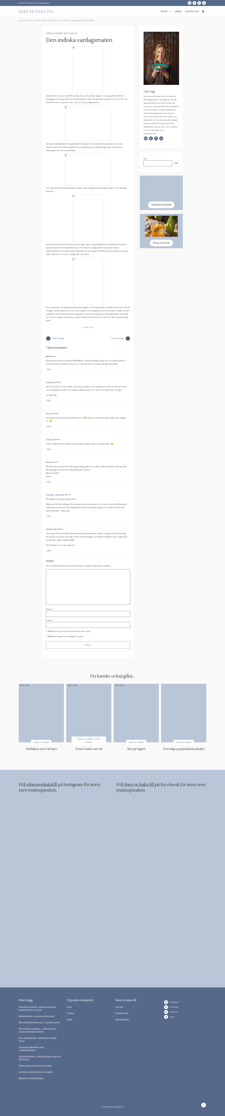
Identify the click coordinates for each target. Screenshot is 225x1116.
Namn (49, 609)
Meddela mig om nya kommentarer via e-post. (69, 631)
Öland (97, 739)
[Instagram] (190, 3)
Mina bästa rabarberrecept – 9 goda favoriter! (39, 1022)
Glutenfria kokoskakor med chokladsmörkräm (31, 1048)
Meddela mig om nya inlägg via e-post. (65, 636)
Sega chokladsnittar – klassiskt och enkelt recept (37, 1039)
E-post (49, 620)
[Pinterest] (199, 3)
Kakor (70, 1019)
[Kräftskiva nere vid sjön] (41, 713)
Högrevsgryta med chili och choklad (35, 1066)
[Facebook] (194, 3)
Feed (171, 1017)
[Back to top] (203, 1105)
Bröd (69, 1007)
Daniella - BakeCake (55, 495)
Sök (145, 159)
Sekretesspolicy (122, 1019)
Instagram (174, 1002)
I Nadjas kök (51, 529)
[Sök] (203, 11)
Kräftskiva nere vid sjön (41, 749)
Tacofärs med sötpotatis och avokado (36, 1072)
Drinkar (70, 1013)
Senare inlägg (117, 338)
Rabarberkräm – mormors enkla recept (37, 1016)
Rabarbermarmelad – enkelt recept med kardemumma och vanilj (37, 1008)
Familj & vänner (54, 33)
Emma (49, 413)
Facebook (173, 1007)
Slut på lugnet (136, 749)
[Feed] (204, 3)
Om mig (119, 1007)
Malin (48, 462)
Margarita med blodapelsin (31, 1078)
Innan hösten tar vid (88, 749)
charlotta (50, 382)
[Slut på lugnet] (136, 713)
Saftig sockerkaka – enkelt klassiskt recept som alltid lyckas (40, 1058)
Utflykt (89, 742)
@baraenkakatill (42, 784)
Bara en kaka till (139, 784)
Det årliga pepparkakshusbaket (183, 749)
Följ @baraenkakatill (161, 204)
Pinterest (173, 1012)
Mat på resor (70, 33)
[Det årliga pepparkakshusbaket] (183, 713)
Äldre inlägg (58, 338)
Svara (49, 369)
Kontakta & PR (121, 1013)
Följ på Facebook (161, 243)
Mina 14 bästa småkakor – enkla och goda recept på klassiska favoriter (37, 1030)
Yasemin (50, 439)
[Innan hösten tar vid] (88, 713)
